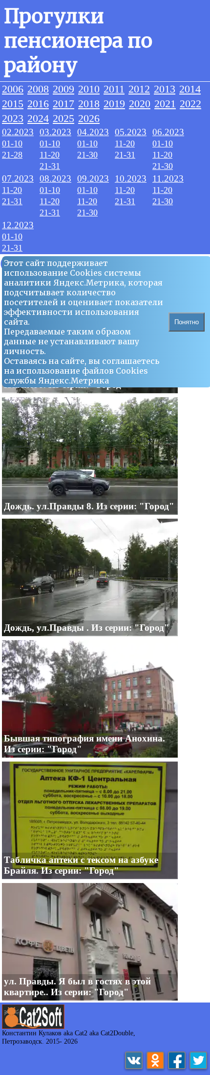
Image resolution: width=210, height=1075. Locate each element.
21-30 (87, 155)
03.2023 (55, 132)
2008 (38, 89)
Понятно (186, 322)
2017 (63, 103)
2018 (89, 103)
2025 (63, 118)
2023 (12, 118)
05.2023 (131, 132)
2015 (12, 103)
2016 (38, 103)
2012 (139, 89)
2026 (89, 118)
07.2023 (18, 178)
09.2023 (93, 178)
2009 (63, 89)
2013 (164, 89)
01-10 (12, 143)
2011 (114, 89)
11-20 (50, 155)
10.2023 (131, 178)
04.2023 (93, 132)
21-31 (50, 166)
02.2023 (18, 132)
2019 (114, 103)
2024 (38, 118)
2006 (12, 89)
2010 (89, 89)
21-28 (12, 155)
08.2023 (55, 178)
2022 (190, 103)
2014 (190, 89)
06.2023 (168, 132)
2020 (139, 103)
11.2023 (168, 178)
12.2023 (18, 225)
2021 (165, 103)
